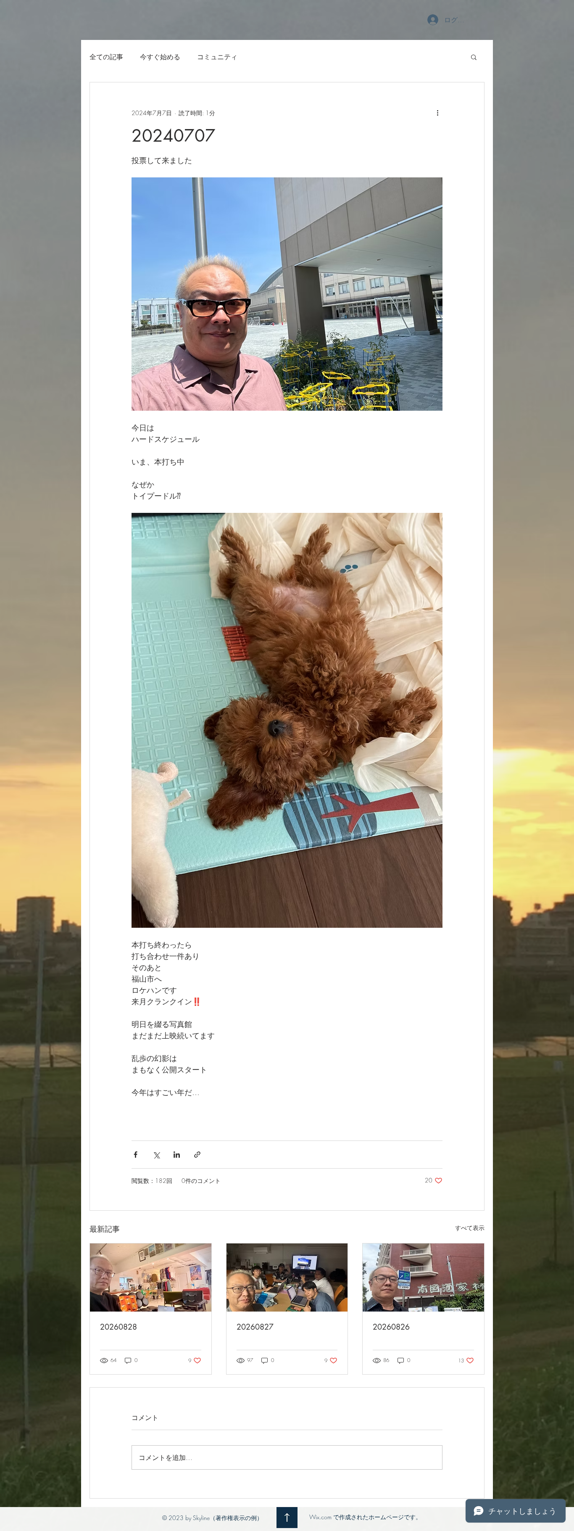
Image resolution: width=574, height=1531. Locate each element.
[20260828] (150, 1277)
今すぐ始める (160, 56)
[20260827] (287, 1277)
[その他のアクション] (437, 113)
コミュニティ (217, 56)
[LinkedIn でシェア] (177, 1155)
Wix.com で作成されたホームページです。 (365, 1517)
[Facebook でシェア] (136, 1155)
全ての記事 (106, 56)
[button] (474, 56)
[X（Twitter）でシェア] (156, 1155)
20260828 (118, 1327)
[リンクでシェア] (197, 1155)
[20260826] (423, 1277)
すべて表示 (469, 1228)
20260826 (391, 1327)
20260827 (255, 1327)
